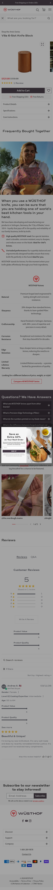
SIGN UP (14, 451)
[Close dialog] (50, 428)
